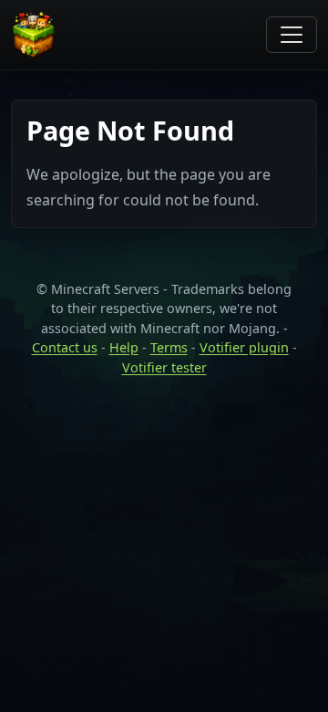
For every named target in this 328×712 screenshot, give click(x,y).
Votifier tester (164, 367)
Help (123, 347)
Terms (169, 347)
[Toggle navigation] (291, 34)
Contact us (64, 347)
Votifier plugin (244, 347)
